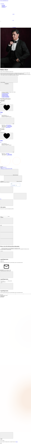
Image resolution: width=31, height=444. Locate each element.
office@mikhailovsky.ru (3, 167)
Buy (0, 142)
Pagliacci (3, 95)
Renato (8, 96)
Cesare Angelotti (5, 94)
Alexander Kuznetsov (9, 126)
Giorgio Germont (7, 93)
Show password (3, 281)
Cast (13, 123)
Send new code (2, 296)
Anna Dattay (7, 153)
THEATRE (3, 5)
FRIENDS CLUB (4, 6)
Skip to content (2, 0)
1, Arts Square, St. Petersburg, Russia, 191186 (6, 168)
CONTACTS (3, 7)
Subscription (2, 181)
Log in (1, 282)
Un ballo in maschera (4, 96)
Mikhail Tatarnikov (8, 127)
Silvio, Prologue (6, 95)
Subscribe (2, 217)
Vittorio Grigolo (10, 154)
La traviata (3, 93)
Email (8, 216)
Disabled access (6, 0)
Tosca (2, 94)
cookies (17, 441)
